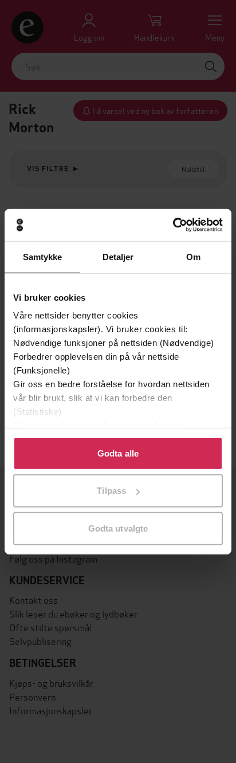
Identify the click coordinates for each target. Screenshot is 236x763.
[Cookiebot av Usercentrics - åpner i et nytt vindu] (173, 225)
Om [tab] (193, 256)
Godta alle (118, 453)
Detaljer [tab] (118, 256)
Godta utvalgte (118, 528)
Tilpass (111, 490)
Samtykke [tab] (42, 256)
